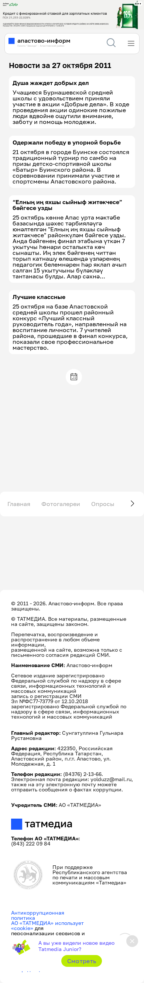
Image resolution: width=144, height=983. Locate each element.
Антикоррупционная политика (37, 915)
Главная (18, 503)
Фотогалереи (60, 503)
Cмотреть (81, 961)
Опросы (102, 503)
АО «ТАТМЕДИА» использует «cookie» (47, 925)
